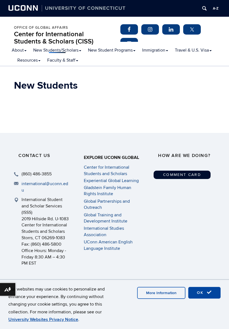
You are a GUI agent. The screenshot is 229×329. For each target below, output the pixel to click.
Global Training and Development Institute (105, 218)
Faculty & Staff (61, 60)
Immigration (153, 50)
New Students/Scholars (55, 50)
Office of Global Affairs (41, 27)
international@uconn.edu (45, 187)
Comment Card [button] (182, 174)
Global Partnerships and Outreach (107, 204)
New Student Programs (110, 50)
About (18, 50)
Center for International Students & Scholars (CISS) (54, 37)
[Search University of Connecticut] (204, 8)
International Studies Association (104, 231)
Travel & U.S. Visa (192, 50)
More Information (161, 293)
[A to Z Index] (215, 8)
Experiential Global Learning (111, 180)
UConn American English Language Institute (108, 245)
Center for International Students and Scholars (106, 170)
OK (201, 292)
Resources (27, 60)
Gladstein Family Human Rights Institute (107, 191)
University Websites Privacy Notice (43, 319)
